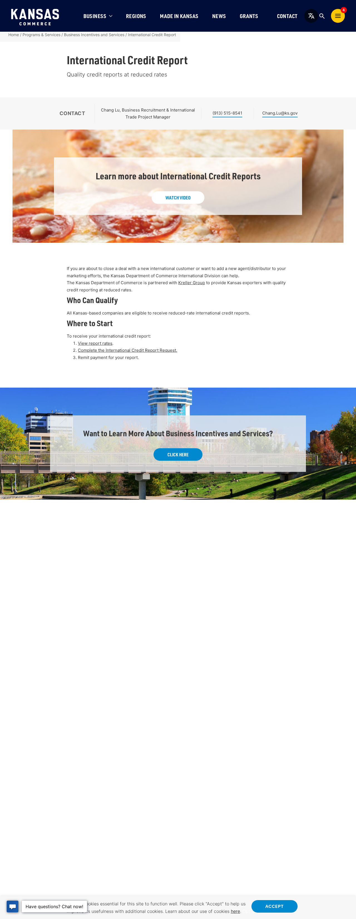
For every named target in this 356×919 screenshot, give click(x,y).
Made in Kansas (179, 16)
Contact (287, 16)
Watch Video (178, 197)
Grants (249, 16)
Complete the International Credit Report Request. (127, 350)
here (235, 911)
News (219, 16)
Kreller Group (191, 282)
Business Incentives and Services (94, 34)
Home (13, 34)
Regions (136, 16)
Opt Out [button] (251, 911)
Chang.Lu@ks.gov (280, 113)
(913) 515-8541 (227, 113)
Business (95, 16)
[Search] (322, 16)
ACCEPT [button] (274, 906)
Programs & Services (41, 34)
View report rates (95, 343)
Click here (178, 454)
